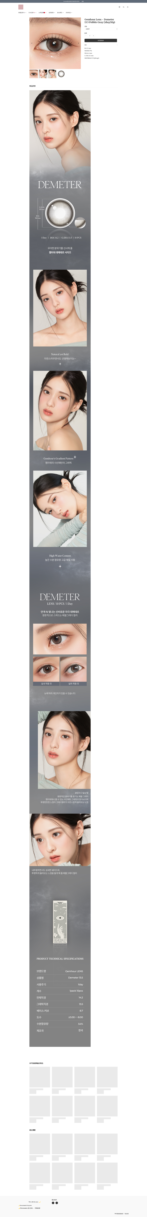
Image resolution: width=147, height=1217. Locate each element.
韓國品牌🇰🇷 (21, 12)
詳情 (83, 1)
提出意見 (127, 1213)
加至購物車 (101, 40)
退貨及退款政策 (120, 1213)
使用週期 (51, 12)
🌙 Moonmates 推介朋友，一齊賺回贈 (29, 1208)
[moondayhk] (20, 7)
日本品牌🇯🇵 (31, 12)
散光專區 (59, 12)
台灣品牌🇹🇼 (42, 12)
